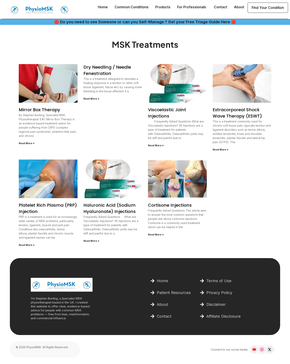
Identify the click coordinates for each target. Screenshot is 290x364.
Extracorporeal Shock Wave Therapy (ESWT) (237, 113)
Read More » (27, 143)
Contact (220, 7)
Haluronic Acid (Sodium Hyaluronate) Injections (109, 208)
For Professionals (192, 7)
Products (162, 7)
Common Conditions (132, 7)
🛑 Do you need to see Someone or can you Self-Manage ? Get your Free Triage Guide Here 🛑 (145, 22)
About (239, 7)
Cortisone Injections (170, 205)
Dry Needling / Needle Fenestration (107, 70)
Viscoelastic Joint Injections (167, 113)
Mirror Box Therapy (39, 110)
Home (103, 7)
